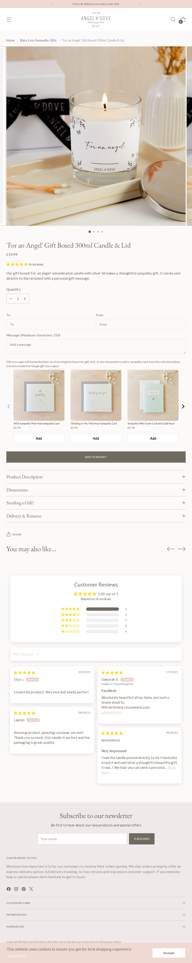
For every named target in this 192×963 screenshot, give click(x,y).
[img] (24, 672)
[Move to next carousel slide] (182, 549)
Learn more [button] (17, 956)
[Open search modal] (173, 19)
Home (10, 40)
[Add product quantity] (25, 298)
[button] (17, 264)
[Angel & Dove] (96, 19)
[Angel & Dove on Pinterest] (24, 890)
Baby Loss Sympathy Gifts (38, 40)
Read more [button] (112, 712)
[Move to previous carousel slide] (171, 549)
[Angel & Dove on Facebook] (9, 890)
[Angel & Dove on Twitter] (31, 890)
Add (39, 438)
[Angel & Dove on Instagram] (16, 890)
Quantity (13, 289)
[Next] (141, 4)
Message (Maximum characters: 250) (33, 335)
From (99, 315)
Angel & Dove (38, 941)
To (8, 315)
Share (17, 534)
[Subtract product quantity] (11, 298)
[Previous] (51, 4)
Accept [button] (168, 953)
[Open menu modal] (9, 19)
